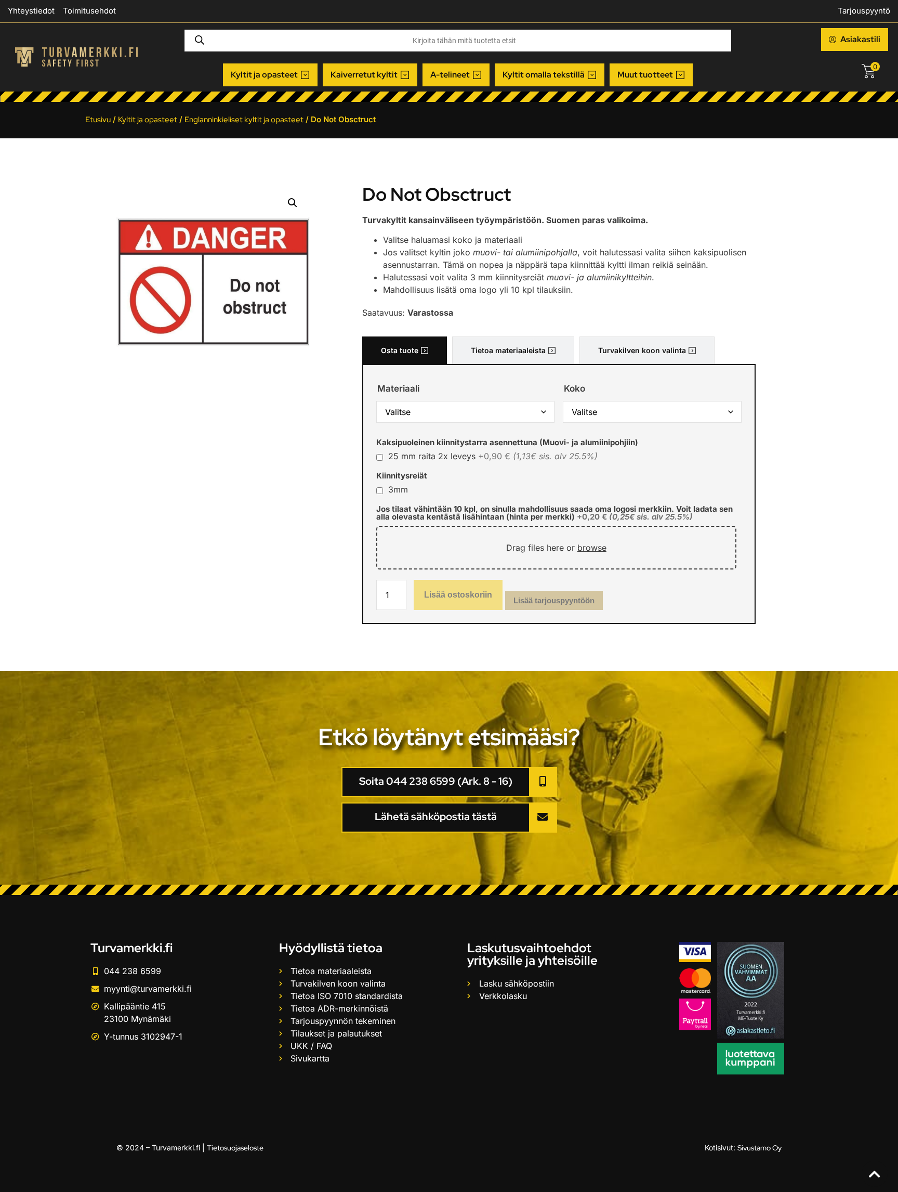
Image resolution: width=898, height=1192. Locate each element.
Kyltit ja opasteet (147, 119)
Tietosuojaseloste (235, 1147)
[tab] (404, 350)
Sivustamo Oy (759, 1147)
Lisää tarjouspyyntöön (554, 600)
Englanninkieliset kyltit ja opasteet (243, 119)
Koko (574, 388)
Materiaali (398, 388)
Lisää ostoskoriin (458, 594)
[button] (270, 74)
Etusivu (98, 119)
